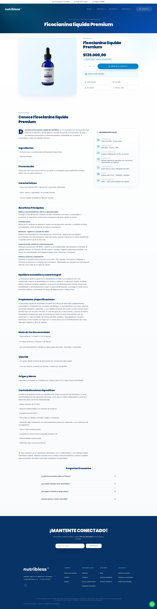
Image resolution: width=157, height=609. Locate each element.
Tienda (65, 19)
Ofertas (66, 581)
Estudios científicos (106, 581)
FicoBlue (66, 577)
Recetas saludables (106, 577)
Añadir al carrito (119, 66)
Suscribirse (94, 546)
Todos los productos (70, 573)
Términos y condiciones (125, 577)
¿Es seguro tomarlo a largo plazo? (55, 491)
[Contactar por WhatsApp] (152, 604)
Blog (101, 573)
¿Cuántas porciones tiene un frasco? (56, 476)
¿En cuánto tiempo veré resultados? (55, 484)
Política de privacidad (124, 581)
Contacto (85, 577)
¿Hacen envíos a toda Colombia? (54, 499)
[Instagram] (25, 585)
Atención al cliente (124, 573)
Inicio (59, 19)
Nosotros (85, 573)
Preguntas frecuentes (89, 586)
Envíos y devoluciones (89, 581)
